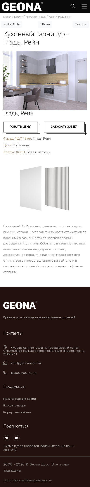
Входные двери (14, 405)
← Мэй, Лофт (11, 24)
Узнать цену (20, 126)
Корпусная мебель (17, 412)
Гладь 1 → (81, 24)
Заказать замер (64, 126)
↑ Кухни (45, 24)
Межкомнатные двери (19, 399)
